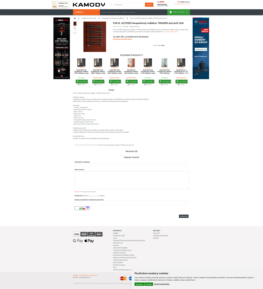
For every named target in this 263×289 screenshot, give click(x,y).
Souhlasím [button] (139, 284)
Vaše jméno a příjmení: (82, 162)
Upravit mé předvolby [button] (161, 284)
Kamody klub (118, 243)
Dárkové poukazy (119, 253)
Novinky (156, 238)
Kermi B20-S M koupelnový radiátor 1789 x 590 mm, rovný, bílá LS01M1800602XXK (81, 73)
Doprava (124, 12)
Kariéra (115, 233)
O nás (115, 238)
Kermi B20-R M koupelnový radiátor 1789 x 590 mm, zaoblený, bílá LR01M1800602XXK (164, 73)
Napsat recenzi (134, 26)
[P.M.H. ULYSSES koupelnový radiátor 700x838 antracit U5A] (95, 36)
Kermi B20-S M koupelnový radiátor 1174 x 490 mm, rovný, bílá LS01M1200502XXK (148, 73)
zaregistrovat (185, 4)
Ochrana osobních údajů (122, 250)
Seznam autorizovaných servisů (124, 257)
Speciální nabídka (113, 12)
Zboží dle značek (119, 265)
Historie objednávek (160, 235)
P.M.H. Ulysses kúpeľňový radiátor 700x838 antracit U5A (116, 145)
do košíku (83, 81)
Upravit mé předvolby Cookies (124, 270)
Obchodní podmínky (120, 248)
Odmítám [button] (148, 284)
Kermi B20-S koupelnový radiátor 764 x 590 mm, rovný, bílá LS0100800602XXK (131, 72)
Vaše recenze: (79, 169)
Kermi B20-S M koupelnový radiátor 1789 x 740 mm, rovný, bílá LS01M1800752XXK (98, 73)
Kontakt (116, 245)
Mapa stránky (118, 262)
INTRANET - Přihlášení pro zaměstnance (85, 275)
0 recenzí (125, 26)
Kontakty (132, 12)
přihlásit (177, 4)
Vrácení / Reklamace (120, 260)
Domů (104, 12)
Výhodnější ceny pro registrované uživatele (129, 240)
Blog (115, 267)
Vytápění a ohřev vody (89, 18)
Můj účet (156, 233)
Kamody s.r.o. (86, 277)
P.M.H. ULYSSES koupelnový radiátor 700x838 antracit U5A (148, 18)
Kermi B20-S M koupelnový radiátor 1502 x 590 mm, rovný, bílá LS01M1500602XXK (114, 73)
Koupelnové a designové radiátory (113, 18)
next (186, 71)
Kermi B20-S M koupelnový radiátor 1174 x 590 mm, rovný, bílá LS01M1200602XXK (181, 73)
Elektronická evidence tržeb (123, 255)
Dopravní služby (119, 235)
